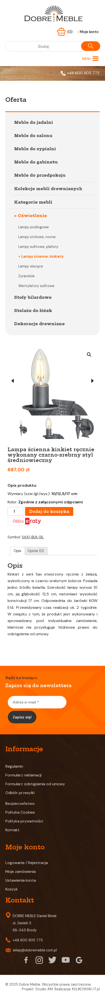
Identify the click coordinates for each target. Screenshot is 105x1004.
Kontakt (12, 829)
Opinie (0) (35, 551)
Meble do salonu (33, 135)
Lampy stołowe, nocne (37, 237)
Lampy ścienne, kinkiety (42, 256)
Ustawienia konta (20, 880)
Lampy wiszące (30, 266)
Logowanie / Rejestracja (26, 862)
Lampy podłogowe (33, 227)
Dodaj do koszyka (49, 511)
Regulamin (14, 766)
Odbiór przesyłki (20, 792)
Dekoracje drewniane (39, 323)
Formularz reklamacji (23, 775)
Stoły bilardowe (33, 297)
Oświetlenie (32, 215)
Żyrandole (26, 276)
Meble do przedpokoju (39, 175)
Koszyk (11, 889)
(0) (70, 31)
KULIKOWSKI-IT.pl (86, 989)
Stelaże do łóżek (33, 310)
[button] (86, 59)
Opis (17, 551)
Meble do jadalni (33, 122)
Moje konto (88, 32)
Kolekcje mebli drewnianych (48, 188)
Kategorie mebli (33, 202)
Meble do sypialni (35, 148)
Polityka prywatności (24, 821)
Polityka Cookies (20, 812)
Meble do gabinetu (36, 162)
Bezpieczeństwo (20, 803)
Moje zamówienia (20, 871)
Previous (12, 381)
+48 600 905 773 (83, 72)
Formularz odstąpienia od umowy (35, 783)
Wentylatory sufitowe (36, 286)
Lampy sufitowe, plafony (38, 246)
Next (92, 381)
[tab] (17, 551)
